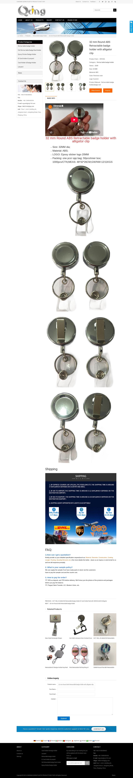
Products (39, 20)
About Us (78, 1)
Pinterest (112, 1)
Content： (54, 699)
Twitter (102, 1)
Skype (115, 1)
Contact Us (85, 1)
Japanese (76, 740)
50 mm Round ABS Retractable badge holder (62, 603)
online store (72, 20)
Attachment (95, 90)
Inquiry (49, 20)
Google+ (105, 1)
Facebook (99, 1)
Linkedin (109, 1)
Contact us (59, 20)
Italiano (60, 740)
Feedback (92, 1)
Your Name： (53, 689)
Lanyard (20, 67)
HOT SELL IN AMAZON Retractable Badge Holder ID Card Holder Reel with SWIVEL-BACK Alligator (79, 601)
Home (20, 20)
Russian (97, 740)
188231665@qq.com (28, 106)
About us (29, 20)
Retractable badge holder (40, 36)
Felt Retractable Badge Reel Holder (29, 50)
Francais (53, 740)
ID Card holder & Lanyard (26, 58)
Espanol (45, 740)
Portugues (68, 740)
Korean (84, 740)
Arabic (90, 740)
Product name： (52, 684)
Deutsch (38, 740)
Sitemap (19, 756)
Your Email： (53, 694)
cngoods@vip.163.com (28, 103)
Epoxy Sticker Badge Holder (27, 54)
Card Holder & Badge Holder (27, 62)
